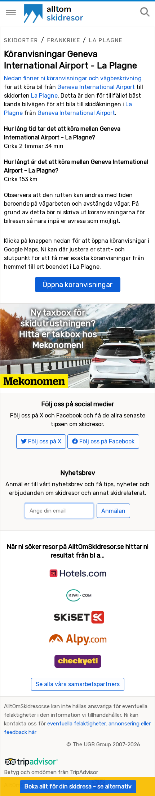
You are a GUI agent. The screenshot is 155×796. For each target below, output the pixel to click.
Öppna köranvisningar (78, 284)
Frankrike (63, 40)
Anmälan (113, 510)
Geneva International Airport (96, 87)
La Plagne (106, 40)
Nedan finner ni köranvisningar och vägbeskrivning (73, 78)
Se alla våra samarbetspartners (78, 684)
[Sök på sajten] (145, 12)
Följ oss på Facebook (106, 441)
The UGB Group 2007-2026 (106, 744)
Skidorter (21, 40)
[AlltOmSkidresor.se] (54, 12)
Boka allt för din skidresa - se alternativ (78, 786)
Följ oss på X (44, 441)
